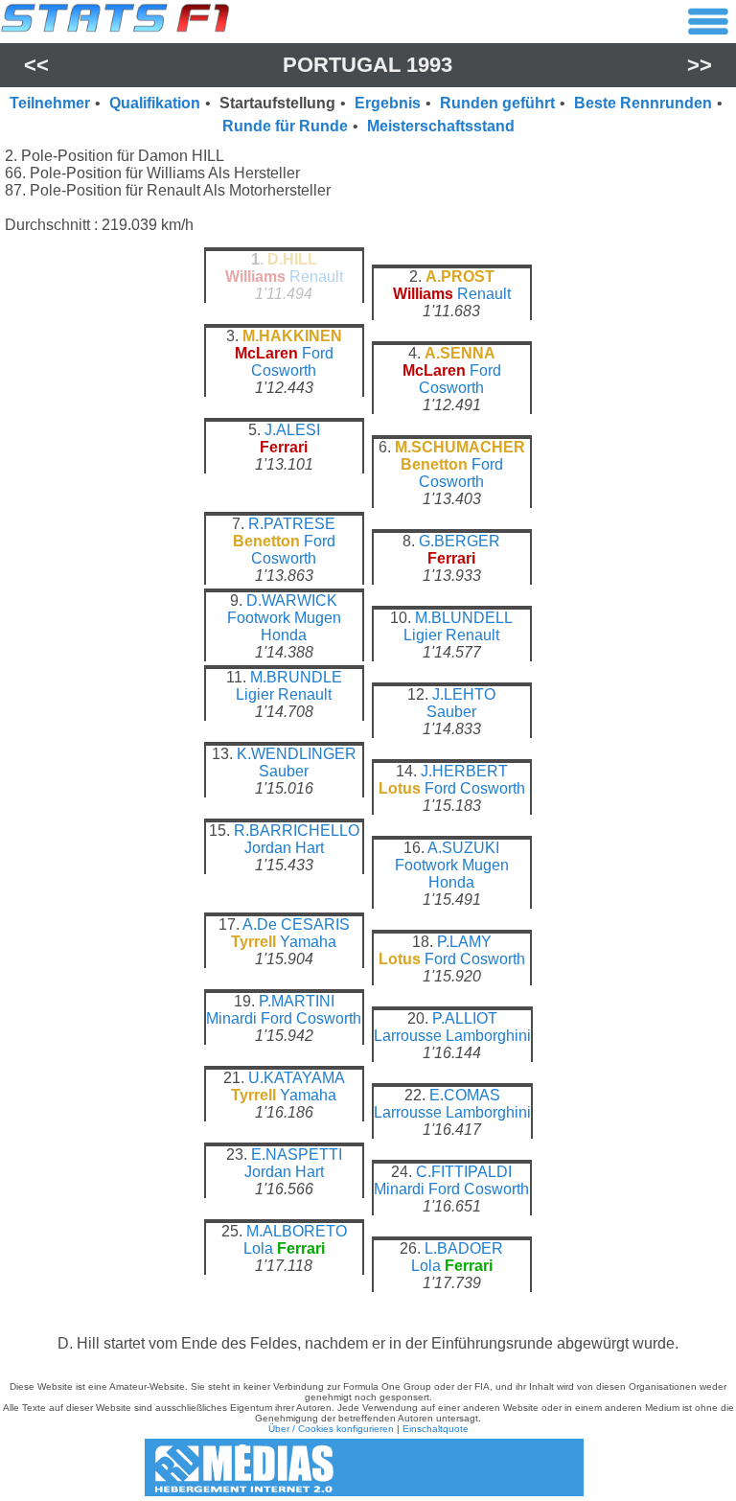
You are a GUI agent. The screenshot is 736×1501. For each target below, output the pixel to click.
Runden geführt (497, 103)
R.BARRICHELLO (296, 830)
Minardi (231, 1018)
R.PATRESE (291, 524)
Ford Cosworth (292, 362)
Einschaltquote (435, 1428)
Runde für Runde (285, 126)
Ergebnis (388, 103)
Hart (309, 848)
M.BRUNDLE (296, 677)
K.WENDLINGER (296, 754)
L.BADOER (464, 1248)
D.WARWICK (291, 600)
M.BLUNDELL (464, 618)
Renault (316, 276)
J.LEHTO (463, 694)
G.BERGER (459, 541)
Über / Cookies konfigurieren (331, 1428)
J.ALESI (292, 430)
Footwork (258, 618)
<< (36, 65)
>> (699, 65)
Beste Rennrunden (643, 103)
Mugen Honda (301, 626)
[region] (368, 780)
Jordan (267, 848)
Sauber (451, 712)
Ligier (422, 635)
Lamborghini (488, 1036)
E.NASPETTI (296, 1154)
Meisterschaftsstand (441, 126)
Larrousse (408, 1036)
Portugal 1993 (367, 65)
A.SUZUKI (463, 848)
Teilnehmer (50, 103)
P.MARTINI (296, 1001)
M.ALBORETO (296, 1231)
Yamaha (308, 942)
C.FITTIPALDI (464, 1172)
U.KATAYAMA (296, 1078)
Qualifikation (154, 103)
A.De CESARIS (296, 924)
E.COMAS (464, 1095)
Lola (258, 1248)
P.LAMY (464, 942)
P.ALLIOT (464, 1018)
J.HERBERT (464, 771)
